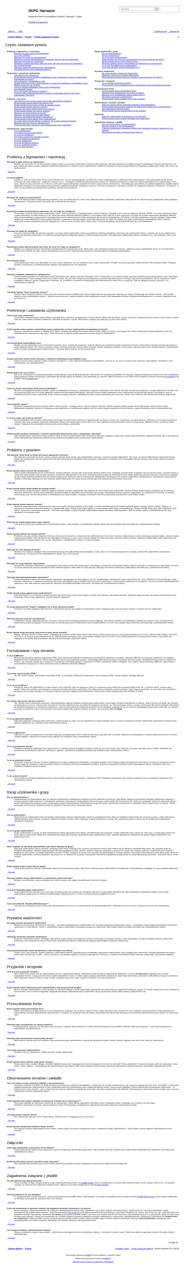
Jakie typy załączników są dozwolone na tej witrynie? (124, 116)
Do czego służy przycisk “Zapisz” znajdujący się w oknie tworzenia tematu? (45, 121)
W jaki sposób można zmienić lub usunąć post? (34, 103)
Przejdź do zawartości (38, 22)
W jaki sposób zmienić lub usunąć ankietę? (32, 111)
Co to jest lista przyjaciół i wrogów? (116, 83)
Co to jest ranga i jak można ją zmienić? (30, 91)
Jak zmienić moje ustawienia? (26, 75)
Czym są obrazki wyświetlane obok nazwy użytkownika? (37, 87)
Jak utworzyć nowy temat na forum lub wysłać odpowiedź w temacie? (43, 101)
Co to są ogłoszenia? (23, 141)
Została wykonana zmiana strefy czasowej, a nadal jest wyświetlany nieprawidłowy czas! (51, 83)
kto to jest (72, 1212)
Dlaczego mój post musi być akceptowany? (32, 123)
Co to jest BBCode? (22, 131)
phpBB (88, 1255)
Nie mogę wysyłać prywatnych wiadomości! (120, 73)
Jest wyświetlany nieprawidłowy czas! (29, 81)
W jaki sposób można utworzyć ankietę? (31, 107)
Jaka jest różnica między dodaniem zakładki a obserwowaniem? (128, 105)
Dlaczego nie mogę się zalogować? (29, 61)
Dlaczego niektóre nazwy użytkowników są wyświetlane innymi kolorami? (132, 63)
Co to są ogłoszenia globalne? (27, 139)
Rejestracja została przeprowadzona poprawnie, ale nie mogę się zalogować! (46, 59)
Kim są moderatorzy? (111, 55)
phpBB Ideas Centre (146, 1197)
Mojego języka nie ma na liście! (27, 85)
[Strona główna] (17, 16)
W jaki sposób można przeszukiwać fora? (119, 91)
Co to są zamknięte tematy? (26, 145)
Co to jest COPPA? (22, 55)
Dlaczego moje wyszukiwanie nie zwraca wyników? (123, 93)
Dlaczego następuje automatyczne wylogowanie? (35, 67)
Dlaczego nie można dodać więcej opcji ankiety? (34, 109)
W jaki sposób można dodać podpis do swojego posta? (37, 105)
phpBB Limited (87, 1183)
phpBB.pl (171, 377)
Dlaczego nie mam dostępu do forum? (30, 113)
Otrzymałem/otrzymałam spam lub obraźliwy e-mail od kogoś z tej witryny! (132, 77)
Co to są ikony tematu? (24, 147)
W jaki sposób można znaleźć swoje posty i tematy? (123, 99)
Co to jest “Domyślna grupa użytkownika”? (119, 65)
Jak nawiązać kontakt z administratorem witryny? (122, 132)
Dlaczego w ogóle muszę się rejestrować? (31, 53)
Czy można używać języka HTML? (28, 133)
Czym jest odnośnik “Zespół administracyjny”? (121, 67)
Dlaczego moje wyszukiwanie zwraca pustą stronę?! (123, 95)
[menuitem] (20, 31)
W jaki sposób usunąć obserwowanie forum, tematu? (124, 111)
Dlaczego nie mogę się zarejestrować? (30, 57)
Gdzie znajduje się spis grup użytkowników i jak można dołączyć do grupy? (133, 59)
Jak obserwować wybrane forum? (116, 109)
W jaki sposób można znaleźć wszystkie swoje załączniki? (126, 118)
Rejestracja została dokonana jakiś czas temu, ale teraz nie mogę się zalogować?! (48, 63)
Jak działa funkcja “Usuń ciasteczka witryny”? (33, 69)
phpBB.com (32, 379)
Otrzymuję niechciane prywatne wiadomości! (120, 75)
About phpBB (102, 1185)
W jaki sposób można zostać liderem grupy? (120, 61)
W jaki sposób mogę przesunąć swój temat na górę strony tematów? (42, 125)
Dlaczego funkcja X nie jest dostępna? (118, 126)
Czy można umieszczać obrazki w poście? (31, 137)
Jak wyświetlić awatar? (23, 89)
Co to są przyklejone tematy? (26, 143)
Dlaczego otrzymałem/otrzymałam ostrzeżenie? (33, 117)
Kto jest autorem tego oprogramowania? (119, 124)
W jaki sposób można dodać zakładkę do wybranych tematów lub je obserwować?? (136, 107)
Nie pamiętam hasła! (22, 65)
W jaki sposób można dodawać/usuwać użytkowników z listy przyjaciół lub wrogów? (136, 85)
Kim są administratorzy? (112, 53)
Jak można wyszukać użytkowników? (117, 97)
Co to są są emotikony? (24, 135)
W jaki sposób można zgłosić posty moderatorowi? (35, 119)
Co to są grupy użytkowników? (114, 57)
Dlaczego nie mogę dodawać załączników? (32, 115)
